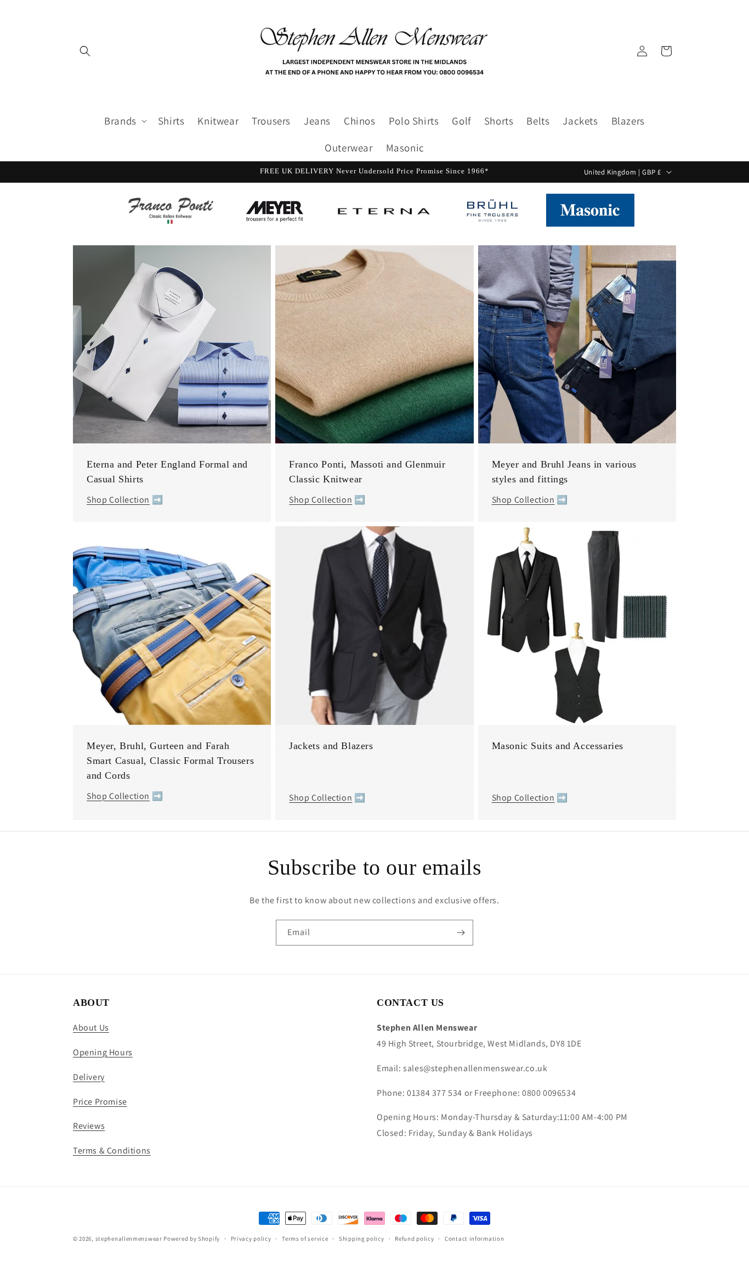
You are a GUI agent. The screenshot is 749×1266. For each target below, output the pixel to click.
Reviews (89, 1126)
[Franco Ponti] (167, 213)
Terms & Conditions (112, 1150)
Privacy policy (251, 1238)
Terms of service (305, 1238)
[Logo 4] (491, 213)
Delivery (89, 1077)
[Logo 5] (590, 213)
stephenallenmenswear (128, 1238)
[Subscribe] (461, 933)
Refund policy (414, 1238)
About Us (91, 1027)
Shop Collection (118, 499)
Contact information (474, 1238)
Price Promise (100, 1101)
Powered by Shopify (191, 1238)
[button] (85, 51)
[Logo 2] (274, 213)
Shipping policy (361, 1238)
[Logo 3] (384, 213)
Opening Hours (103, 1052)
